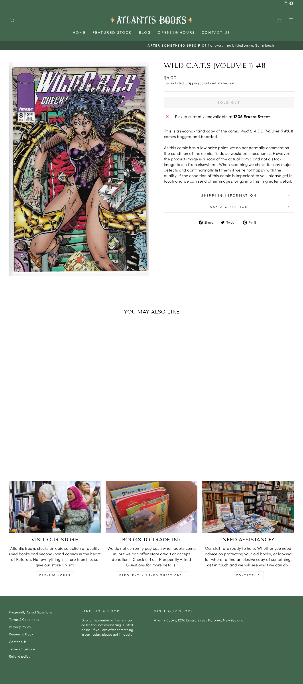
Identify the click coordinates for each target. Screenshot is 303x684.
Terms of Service (22, 649)
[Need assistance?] (248, 507)
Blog (145, 32)
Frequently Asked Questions (30, 612)
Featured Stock (112, 32)
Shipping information (229, 195)
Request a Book (21, 634)
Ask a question (229, 207)
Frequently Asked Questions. (151, 575)
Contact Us (216, 32)
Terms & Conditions (24, 619)
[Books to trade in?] (151, 507)
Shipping (192, 83)
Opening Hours (176, 32)
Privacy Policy (20, 627)
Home (79, 32)
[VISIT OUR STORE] (55, 507)
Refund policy (20, 656)
